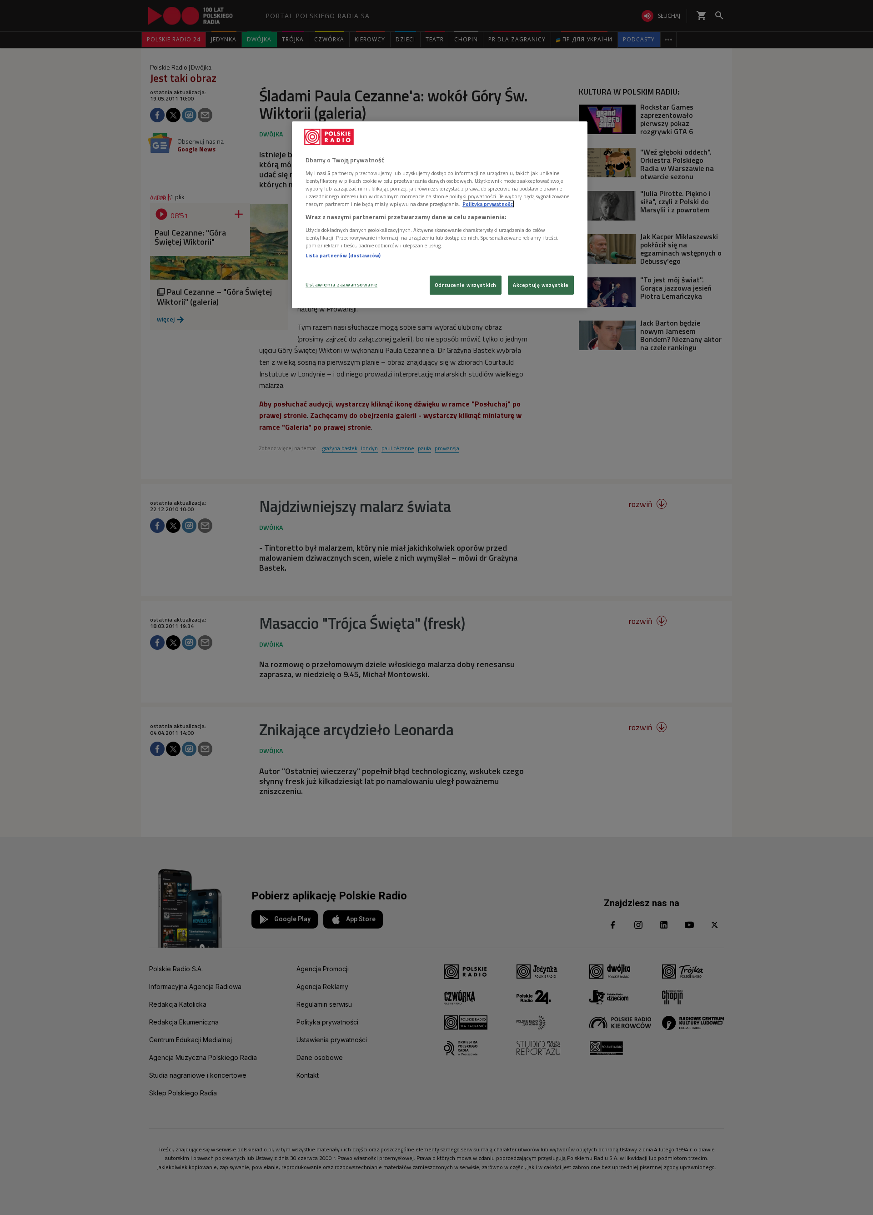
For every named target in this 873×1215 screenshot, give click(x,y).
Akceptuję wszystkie (541, 285)
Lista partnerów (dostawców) (343, 255)
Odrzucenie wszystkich (466, 285)
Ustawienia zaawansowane (341, 284)
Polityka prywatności (488, 204)
